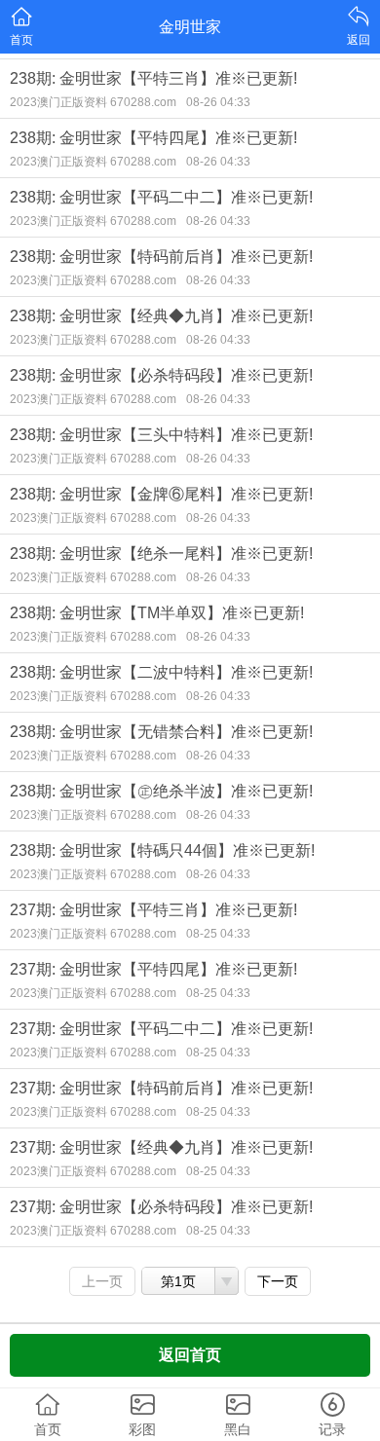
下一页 (277, 1281)
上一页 (102, 1281)
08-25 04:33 (218, 934)
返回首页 (190, 1355)
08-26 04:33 (218, 102)
